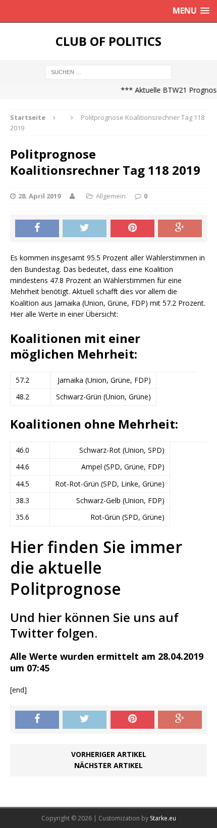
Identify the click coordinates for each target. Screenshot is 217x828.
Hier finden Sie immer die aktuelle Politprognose (96, 567)
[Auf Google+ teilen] (180, 229)
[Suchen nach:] (108, 71)
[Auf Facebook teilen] (37, 229)
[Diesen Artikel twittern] (84, 229)
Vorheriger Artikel (108, 754)
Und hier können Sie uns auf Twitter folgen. (94, 625)
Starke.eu (163, 818)
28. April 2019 (39, 195)
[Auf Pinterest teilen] (132, 229)
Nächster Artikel (108, 765)
